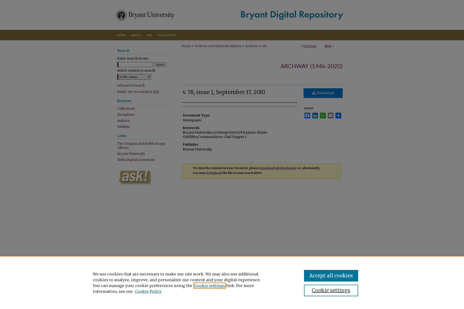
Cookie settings (209, 285)
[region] (232, 282)
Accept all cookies (331, 276)
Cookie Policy (148, 291)
